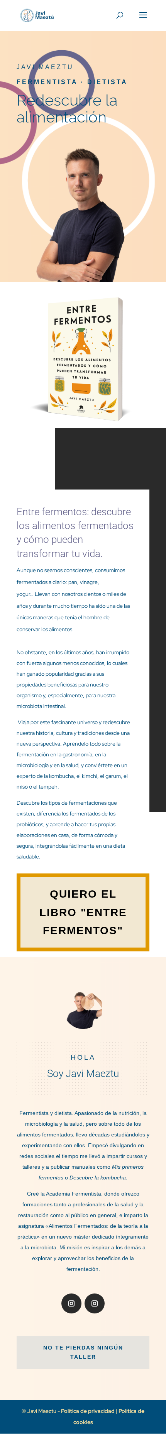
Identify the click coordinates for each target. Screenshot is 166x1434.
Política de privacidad (88, 1411)
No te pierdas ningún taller (83, 1352)
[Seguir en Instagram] (71, 1303)
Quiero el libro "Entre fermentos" (83, 912)
